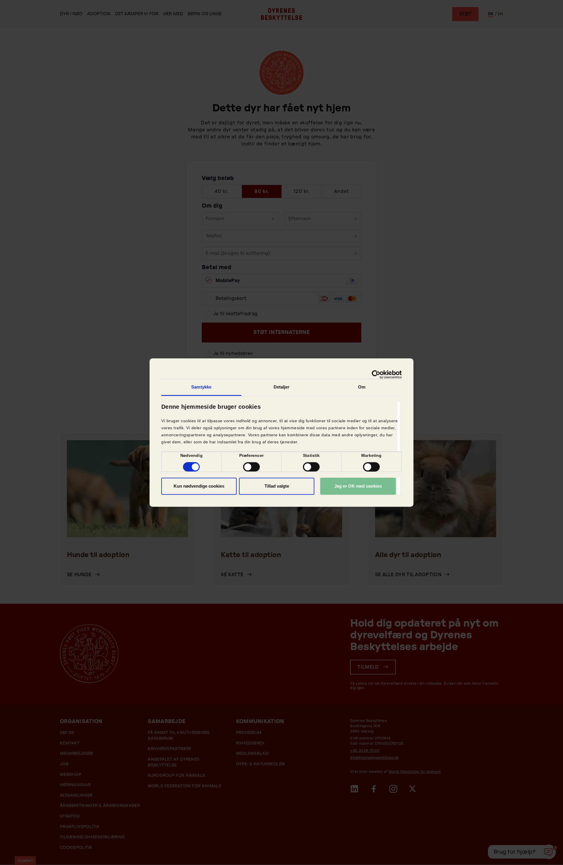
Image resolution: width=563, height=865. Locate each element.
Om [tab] (361, 386)
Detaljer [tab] (282, 386)
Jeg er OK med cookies (358, 486)
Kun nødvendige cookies (199, 486)
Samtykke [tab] (201, 386)
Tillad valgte (276, 486)
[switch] (251, 466)
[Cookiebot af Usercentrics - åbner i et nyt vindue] (376, 374)
